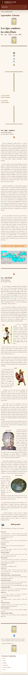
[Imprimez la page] (14, 59)
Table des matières (7, 667)
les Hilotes (8, 426)
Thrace (25, 220)
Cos (6, 176)
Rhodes (4, 176)
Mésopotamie (6, 196)
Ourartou (12, 205)
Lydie (12, 468)
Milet (2, 468)
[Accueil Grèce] (14, 53)
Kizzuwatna (14, 196)
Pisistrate (22, 445)
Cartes (4, 660)
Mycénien (19, 143)
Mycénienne (25, 157)
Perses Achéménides (16, 319)
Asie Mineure (21, 464)
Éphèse (20, 466)
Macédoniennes (4, 495)
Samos (21, 196)
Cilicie (18, 196)
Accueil (2, 11)
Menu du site (5, 7)
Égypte (2, 483)
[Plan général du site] (14, 62)
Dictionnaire (5, 665)
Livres (4, 669)
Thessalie (9, 155)
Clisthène (20, 452)
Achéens (7, 178)
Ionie (15, 150)
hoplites (21, 397)
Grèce (4, 658)
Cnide (9, 176)
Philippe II (17, 495)
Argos (11, 178)
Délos (25, 196)
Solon (21, 438)
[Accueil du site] (14, 56)
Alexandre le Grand (7, 497)
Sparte (14, 178)
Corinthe (14, 179)
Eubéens (25, 217)
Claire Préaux (4, 502)
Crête (20, 174)
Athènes (22, 179)
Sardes (8, 468)
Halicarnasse (24, 466)
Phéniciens (10, 201)
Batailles (5, 663)
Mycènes (18, 167)
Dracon (25, 436)
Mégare (18, 179)
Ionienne (17, 431)
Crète (7, 308)
